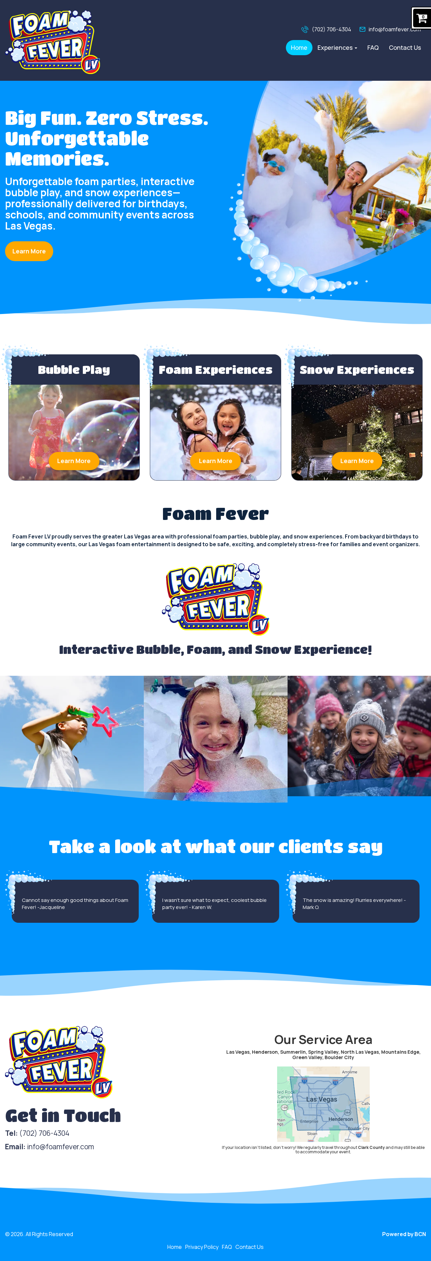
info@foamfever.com (395, 29)
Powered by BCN (404, 1234)
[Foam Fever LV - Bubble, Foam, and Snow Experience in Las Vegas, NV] (52, 42)
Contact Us (405, 47)
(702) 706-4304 (331, 29)
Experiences (336, 47)
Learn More (29, 251)
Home (299, 47)
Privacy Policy (202, 1247)
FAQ (373, 47)
